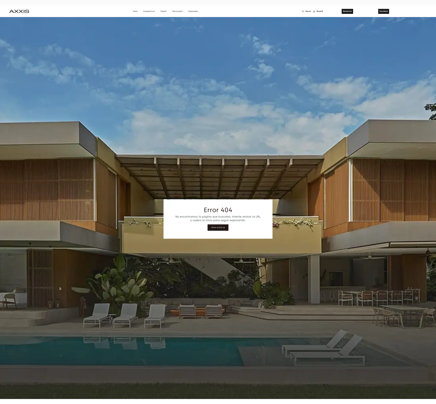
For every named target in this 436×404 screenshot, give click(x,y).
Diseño (164, 11)
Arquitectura (149, 11)
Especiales (193, 11)
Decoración (177, 11)
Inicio (135, 11)
